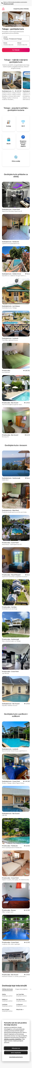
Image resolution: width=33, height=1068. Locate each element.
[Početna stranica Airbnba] (3, 8)
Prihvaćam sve (16, 1048)
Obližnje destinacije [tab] (7, 989)
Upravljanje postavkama (16, 1057)
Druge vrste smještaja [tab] (21, 989)
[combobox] (15, 39)
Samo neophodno (16, 1052)
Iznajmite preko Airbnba (21, 9)
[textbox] (8, 45)
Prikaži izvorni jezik (8, 4)
